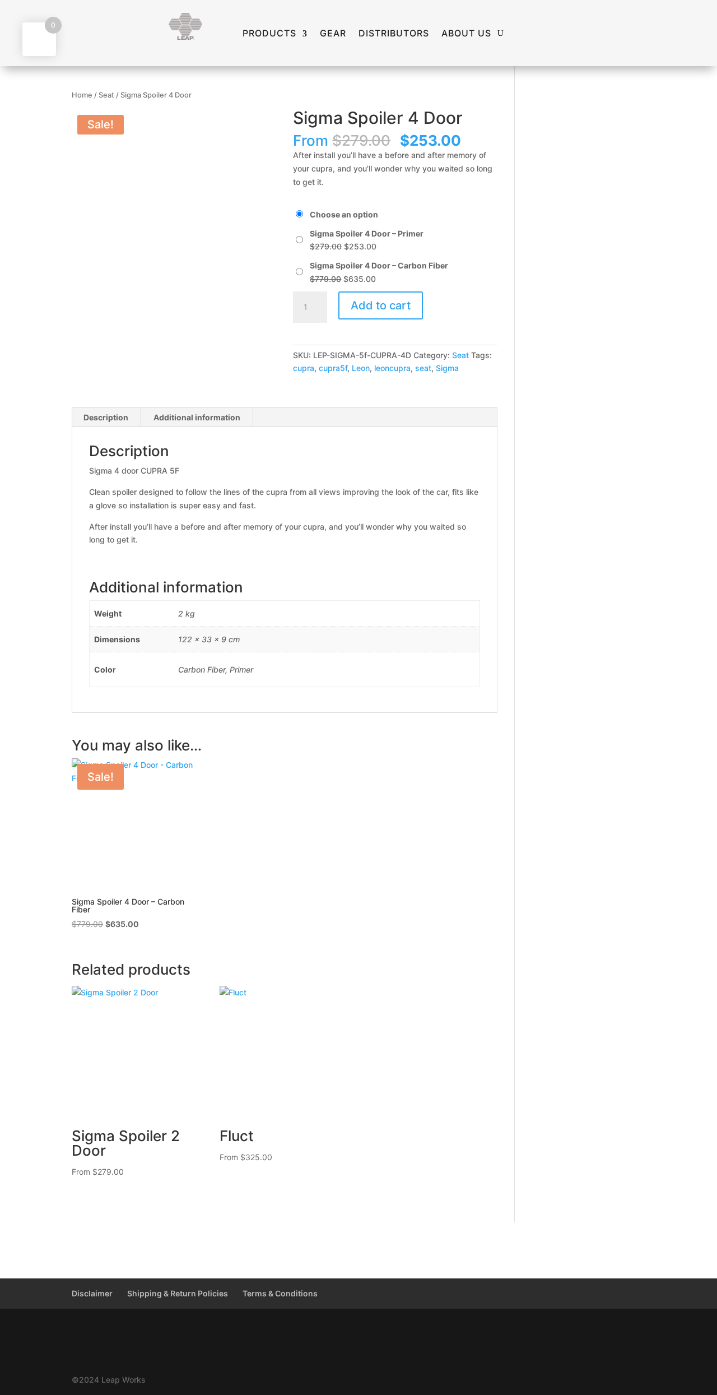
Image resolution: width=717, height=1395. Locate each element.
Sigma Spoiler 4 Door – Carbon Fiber (379, 265)
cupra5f (333, 368)
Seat (106, 95)
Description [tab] (105, 417)
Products (269, 34)
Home (82, 95)
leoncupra (392, 368)
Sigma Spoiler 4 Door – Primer (366, 233)
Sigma (447, 368)
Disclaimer (92, 1293)
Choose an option (344, 214)
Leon (361, 368)
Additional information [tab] (196, 417)
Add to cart (381, 305)
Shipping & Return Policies (177, 1293)
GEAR (333, 34)
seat (423, 368)
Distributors (393, 34)
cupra (303, 368)
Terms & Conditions (280, 1293)
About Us (466, 34)
